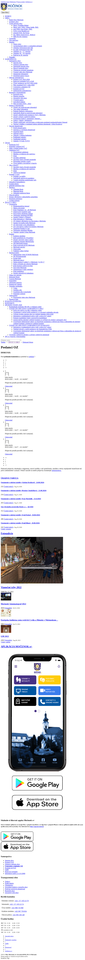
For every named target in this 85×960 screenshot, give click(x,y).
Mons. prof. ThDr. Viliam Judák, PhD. (26, 27)
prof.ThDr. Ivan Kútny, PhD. (22, 29)
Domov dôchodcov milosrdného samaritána (23, 197)
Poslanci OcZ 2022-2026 (21, 79)
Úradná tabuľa (14, 184)
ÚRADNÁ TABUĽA (9, 478)
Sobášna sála (17, 290)
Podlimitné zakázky (19, 137)
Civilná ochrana (14, 200)
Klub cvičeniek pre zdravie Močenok (25, 264)
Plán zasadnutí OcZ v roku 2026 (24, 85)
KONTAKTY (9, 303)
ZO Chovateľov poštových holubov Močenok (28, 227)
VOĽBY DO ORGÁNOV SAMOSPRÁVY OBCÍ (26, 308)
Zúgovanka (17, 249)
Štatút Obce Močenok (16, 20)
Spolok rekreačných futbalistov (23, 273)
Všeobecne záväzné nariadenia (23, 70)
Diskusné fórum (14, 277)
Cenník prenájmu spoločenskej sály (24, 180)
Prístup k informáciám (16, 105)
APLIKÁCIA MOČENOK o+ (16, 646)
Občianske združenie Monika (22, 230)
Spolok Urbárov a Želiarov (22, 217)
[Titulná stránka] (12, 10)
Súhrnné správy (18, 133)
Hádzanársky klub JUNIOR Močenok (25, 254)
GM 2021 (5, 636)
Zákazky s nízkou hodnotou (22, 135)
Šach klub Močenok (19, 267)
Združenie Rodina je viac (21, 228)
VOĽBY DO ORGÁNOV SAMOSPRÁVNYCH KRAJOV (29, 325)
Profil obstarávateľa (19, 128)
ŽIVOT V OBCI (10, 202)
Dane (15, 156)
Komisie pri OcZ (18, 89)
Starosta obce (17, 63)
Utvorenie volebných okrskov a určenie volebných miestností (29, 335)
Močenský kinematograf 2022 (13, 604)
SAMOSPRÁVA (10, 59)
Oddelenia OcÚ (14, 150)
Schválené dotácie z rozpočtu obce (16, 887)
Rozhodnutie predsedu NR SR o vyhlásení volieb (25, 307)
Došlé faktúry (9, 883)
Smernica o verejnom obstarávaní (24, 130)
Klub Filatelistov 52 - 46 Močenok (24, 210)
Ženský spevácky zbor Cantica (23, 240)
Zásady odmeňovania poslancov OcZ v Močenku (29, 115)
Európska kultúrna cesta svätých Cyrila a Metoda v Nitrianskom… (29, 620)
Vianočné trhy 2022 (11, 587)
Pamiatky (12, 57)
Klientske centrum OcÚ (17, 146)
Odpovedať (9, 386)
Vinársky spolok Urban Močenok (24, 232)
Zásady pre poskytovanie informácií (25, 107)
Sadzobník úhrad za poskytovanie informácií (27, 113)
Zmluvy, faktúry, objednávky (22, 120)
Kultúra (11, 234)
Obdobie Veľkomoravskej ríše (23, 48)
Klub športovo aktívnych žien (23, 266)
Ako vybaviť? (13, 165)
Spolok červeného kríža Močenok (24, 223)
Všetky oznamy (6, 529)
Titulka (3, 342)
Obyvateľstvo (13, 40)
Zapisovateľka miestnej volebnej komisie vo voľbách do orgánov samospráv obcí (39, 320)
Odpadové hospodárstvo (17, 182)
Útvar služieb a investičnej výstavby (25, 163)
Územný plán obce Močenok (22, 72)
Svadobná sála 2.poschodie (22, 292)
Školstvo (12, 187)
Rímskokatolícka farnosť (21, 206)
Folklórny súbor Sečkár (21, 251)
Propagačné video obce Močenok (24, 297)
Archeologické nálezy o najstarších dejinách (27, 46)
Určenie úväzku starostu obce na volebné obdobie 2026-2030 (33, 314)
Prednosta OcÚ (14, 145)
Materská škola (18, 191)
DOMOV (8, 16)
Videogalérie (13, 295)
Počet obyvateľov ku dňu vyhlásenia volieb (27, 310)
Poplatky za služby (19, 176)
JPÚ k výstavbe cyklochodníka (15, 336)
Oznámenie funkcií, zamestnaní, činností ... (27, 118)
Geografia (12, 38)
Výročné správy (18, 100)
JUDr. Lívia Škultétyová (21, 31)
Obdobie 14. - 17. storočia (21, 51)
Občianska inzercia (15, 282)
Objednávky (9, 885)
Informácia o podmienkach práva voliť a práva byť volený (32, 316)
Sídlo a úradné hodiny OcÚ (18, 148)
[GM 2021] (6, 632)
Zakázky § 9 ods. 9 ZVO (21, 141)
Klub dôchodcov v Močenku (22, 219)
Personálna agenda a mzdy (22, 161)
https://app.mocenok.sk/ (37, 826)
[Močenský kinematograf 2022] (6, 600)
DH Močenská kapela (20, 243)
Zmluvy (7, 881)
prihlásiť (31, 357)
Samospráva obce (15, 61)
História (11, 42)
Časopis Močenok (15, 279)
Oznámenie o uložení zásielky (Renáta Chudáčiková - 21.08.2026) (23, 490)
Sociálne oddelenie (19, 158)
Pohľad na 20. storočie (20, 55)
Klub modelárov (18, 271)
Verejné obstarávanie (16, 126)
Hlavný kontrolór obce (20, 68)
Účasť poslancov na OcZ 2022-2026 (25, 83)
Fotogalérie (12, 281)
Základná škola (18, 189)
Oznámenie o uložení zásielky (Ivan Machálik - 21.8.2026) (21, 499)
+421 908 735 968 (17, 908)
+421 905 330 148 (18, 915)
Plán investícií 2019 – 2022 (22, 104)
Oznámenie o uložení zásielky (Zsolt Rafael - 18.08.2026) (20, 515)
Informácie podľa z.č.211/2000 (15, 873)
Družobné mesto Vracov (21, 76)
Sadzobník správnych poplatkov (23, 178)
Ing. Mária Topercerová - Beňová (24, 35)
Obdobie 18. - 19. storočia (21, 53)
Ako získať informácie (20, 109)
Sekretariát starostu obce (21, 66)
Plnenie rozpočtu (18, 96)
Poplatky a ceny (14, 174)
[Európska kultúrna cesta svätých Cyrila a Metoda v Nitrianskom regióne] (6, 616)
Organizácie (13, 204)
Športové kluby (14, 253)
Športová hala (13, 299)
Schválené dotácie (19, 102)
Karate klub (17, 258)
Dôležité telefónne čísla (16, 186)
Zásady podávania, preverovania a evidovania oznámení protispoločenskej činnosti (40, 122)
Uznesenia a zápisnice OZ (21, 87)
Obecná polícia (14, 195)
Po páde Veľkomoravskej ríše (23, 50)
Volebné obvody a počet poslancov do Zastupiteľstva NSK (32, 329)
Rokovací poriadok (11, 872)
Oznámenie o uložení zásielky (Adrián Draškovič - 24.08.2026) (22, 482)
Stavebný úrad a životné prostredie (24, 159)
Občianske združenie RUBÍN (23, 215)
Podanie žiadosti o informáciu (23, 111)
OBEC (7, 18)
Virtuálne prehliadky (15, 286)
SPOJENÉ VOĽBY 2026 (13, 305)
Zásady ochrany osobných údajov (24, 117)
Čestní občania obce (15, 23)
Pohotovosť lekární (15, 284)
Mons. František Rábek (21, 25)
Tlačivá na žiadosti (19, 172)
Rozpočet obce (18, 94)
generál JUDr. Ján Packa (21, 33)
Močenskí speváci (19, 247)
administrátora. (56, 470)
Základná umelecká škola (21, 193)
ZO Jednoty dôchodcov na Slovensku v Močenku (29, 221)
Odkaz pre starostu (15, 275)
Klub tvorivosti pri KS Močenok (24, 245)
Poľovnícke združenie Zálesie (23, 213)
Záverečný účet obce (20, 98)
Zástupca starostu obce (20, 64)
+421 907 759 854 (21, 911)
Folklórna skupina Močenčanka (23, 241)
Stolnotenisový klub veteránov (23, 269)
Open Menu (5, 12)
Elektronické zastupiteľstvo (22, 90)
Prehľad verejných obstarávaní (15, 889)
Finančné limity (18, 131)
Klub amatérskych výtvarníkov (23, 238)
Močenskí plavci (18, 260)
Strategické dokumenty (20, 74)
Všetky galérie (5, 642)
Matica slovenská (19, 208)
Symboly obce (14, 22)
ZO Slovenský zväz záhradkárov (24, 225)
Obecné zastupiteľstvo (16, 77)
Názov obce (17, 44)
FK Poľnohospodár (19, 256)
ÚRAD (7, 143)
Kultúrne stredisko (19, 236)
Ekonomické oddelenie (20, 152)
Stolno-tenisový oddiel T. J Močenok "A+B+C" (29, 262)
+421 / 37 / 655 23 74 (16, 904)
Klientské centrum (19, 294)
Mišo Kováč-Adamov (20, 36)
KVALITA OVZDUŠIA (13, 301)
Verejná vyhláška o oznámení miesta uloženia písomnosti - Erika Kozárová (37, 124)
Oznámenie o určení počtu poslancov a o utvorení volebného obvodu (35, 312)
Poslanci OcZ (9, 862)
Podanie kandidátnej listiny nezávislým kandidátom (30, 318)
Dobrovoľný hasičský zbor (22, 212)
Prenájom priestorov (15, 199)
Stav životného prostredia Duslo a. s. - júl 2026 (17, 507)
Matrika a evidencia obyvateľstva (24, 154)
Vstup (15, 288)
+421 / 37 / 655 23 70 (21, 901)
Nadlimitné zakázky (19, 139)
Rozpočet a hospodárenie (17, 92)
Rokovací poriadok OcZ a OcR (23, 81)
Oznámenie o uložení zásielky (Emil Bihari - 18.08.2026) (20, 523)
